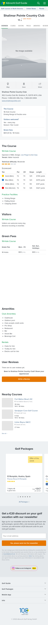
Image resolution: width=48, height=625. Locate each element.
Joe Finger (25, 155)
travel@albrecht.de (9, 554)
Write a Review (24, 379)
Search (38, 3)
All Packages (23, 502)
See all (4, 433)
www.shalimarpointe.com (11, 101)
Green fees (8, 130)
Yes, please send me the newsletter (24, 543)
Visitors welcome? (11, 119)
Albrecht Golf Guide (16, 3)
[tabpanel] (24, 474)
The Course (8, 108)
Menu (44, 3)
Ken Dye (34, 155)
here (30, 556)
